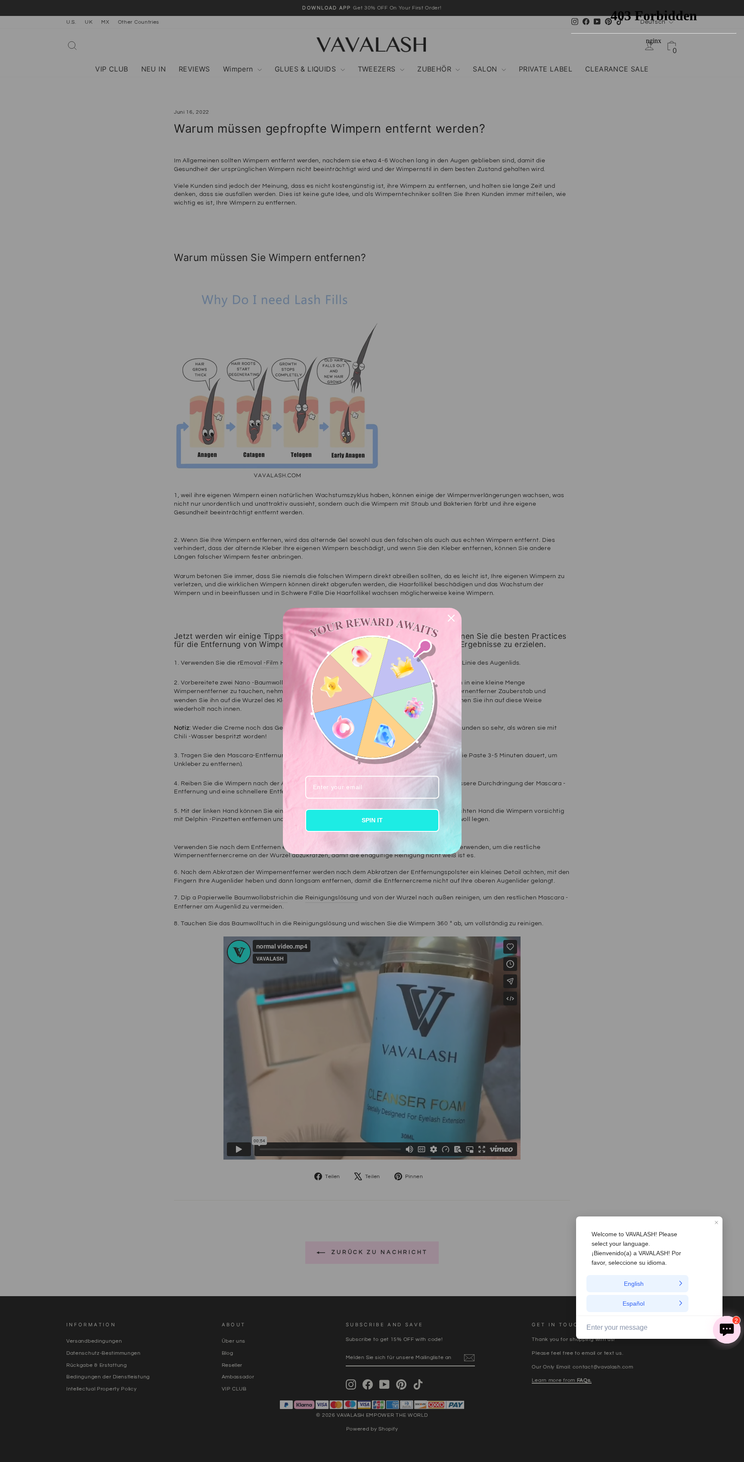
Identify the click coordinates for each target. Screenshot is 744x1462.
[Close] (451, 618)
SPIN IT (372, 820)
